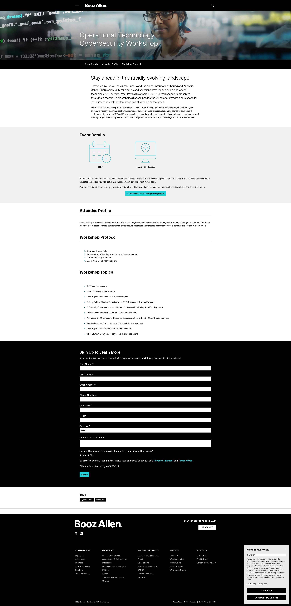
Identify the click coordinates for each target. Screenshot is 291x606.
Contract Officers (82, 566)
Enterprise (100, 500)
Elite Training (143, 563)
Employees (79, 555)
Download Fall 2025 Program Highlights (146, 193)
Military (105, 570)
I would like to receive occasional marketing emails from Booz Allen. (116, 451)
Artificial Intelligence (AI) (148, 555)
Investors (79, 563)
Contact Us (202, 555)
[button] (212, 5)
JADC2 (141, 570)
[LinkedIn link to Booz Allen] (81, 533)
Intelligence (107, 563)
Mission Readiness (145, 574)
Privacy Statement (163, 460)
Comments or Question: (92, 437)
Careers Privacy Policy (206, 563)
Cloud (140, 559)
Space (105, 574)
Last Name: (86, 374)
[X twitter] (76, 533)
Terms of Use (185, 460)
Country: (85, 426)
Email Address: (88, 384)
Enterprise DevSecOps (148, 566)
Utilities (105, 581)
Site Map (213, 602)
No (91, 455)
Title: (83, 415)
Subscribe (207, 527)
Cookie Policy (202, 559)
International (80, 559)
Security (141, 577)
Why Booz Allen (177, 559)
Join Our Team (176, 566)
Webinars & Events (178, 570)
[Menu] (77, 5)
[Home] (96, 5)
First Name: (86, 364)
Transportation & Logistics (113, 577)
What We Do (175, 563)
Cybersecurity (86, 500)
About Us (174, 555)
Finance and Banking (111, 555)
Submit (84, 475)
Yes (84, 455)
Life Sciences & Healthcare (114, 566)
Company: (86, 405)
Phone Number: (88, 395)
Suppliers (79, 570)
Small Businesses (82, 574)
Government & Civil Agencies (114, 559)
